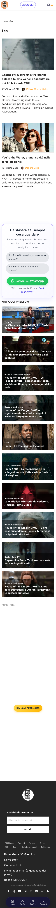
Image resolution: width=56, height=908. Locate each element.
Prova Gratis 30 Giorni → (19, 854)
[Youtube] (19, 891)
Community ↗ (13, 865)
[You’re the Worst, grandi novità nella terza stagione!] (28, 137)
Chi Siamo (9, 843)
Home (5, 21)
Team (15, 847)
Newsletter (11, 859)
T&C (7, 847)
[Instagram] (25, 891)
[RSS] (47, 891)
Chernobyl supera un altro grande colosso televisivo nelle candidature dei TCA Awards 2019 (26, 79)
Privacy (32, 843)
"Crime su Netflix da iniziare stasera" (23, 268)
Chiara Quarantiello (37, 89)
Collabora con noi (29, 847)
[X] (14, 891)
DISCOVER (28, 4)
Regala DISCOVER (15, 879)
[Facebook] (8, 891)
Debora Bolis (32, 167)
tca (11, 21)
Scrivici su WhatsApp (30, 281)
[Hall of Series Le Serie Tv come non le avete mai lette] (4, 5)
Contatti (21, 843)
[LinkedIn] (36, 891)
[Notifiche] (48, 5)
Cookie (43, 843)
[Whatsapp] (31, 891)
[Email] (42, 891)
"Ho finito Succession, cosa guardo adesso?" (27, 257)
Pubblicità (45, 847)
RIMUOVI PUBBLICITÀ (28, 708)
